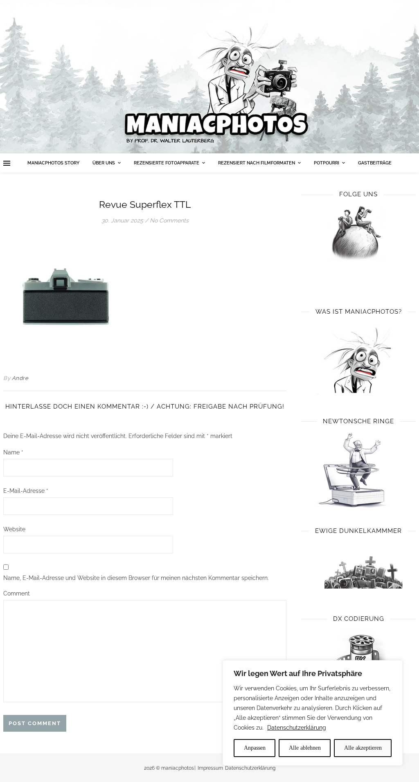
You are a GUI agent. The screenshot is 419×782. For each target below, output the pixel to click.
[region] (313, 713)
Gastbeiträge (375, 163)
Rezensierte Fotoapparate (166, 163)
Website (14, 529)
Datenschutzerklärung (296, 727)
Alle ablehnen (305, 748)
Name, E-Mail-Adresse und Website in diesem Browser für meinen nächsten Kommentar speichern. (136, 578)
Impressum (210, 768)
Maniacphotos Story (53, 163)
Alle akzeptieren (363, 748)
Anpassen (255, 748)
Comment (16, 593)
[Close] (394, 667)
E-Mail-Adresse (25, 491)
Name (13, 452)
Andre (20, 378)
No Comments (169, 220)
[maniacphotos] (209, 76)
